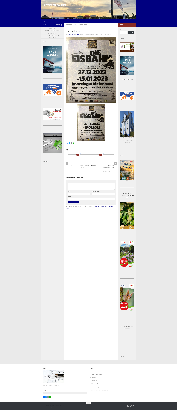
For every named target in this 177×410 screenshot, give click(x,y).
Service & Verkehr (127, 21)
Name (69, 191)
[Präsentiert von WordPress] (48, 407)
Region (44, 21)
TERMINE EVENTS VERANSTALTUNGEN (99, 390)
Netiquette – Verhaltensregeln (97, 383)
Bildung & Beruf (102, 21)
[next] (115, 163)
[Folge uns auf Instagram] (61, 25)
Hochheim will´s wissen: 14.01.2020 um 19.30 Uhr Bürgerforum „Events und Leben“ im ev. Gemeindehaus (113, 167)
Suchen (121, 29)
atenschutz (46, 161)
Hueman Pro (57, 407)
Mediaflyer (127, 328)
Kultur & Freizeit (52, 21)
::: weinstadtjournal (54, 5)
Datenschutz (94, 380)
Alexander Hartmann (73, 34)
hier (58, 385)
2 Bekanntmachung (71, 24)
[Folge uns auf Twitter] (59, 25)
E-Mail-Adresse (95, 191)
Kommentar (70, 182)
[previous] (67, 163)
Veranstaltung (82, 24)
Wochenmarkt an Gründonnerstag (88, 165)
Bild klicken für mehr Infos (127, 79)
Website (69, 196)
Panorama (118, 21)
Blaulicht (110, 21)
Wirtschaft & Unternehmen (89, 21)
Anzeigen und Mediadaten (97, 374)
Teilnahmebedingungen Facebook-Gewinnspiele (101, 387)
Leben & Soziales (63, 21)
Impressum (93, 377)
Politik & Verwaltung (75, 21)
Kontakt (93, 371)
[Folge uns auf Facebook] (57, 25)
